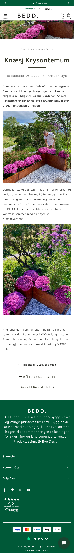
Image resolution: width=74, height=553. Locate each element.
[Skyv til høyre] (68, 3)
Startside (27, 49)
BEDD (30, 546)
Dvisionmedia (41, 550)
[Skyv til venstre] (6, 3)
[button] (37, 8)
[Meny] (5, 16)
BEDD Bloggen (43, 49)
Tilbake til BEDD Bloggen (39, 364)
